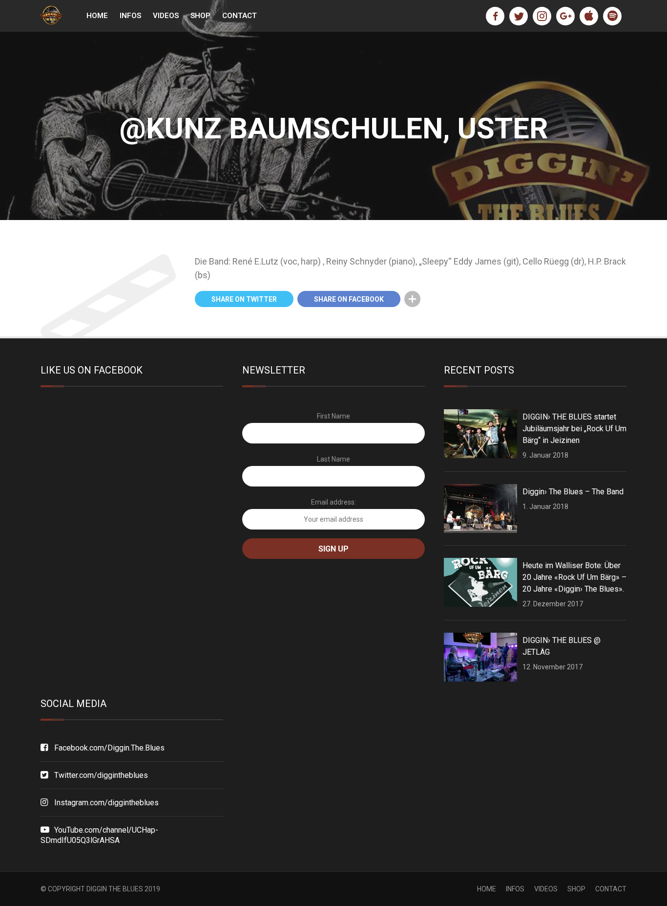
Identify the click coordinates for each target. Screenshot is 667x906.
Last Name (333, 459)
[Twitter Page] (518, 16)
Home (97, 15)
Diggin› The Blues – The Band (573, 491)
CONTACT (239, 15)
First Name (333, 416)
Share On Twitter (244, 299)
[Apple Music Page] (589, 16)
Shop (200, 15)
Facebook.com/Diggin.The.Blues (109, 747)
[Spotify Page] (612, 16)
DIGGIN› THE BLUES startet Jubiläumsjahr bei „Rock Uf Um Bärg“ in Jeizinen (574, 428)
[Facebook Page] (495, 16)
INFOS (130, 15)
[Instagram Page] (542, 16)
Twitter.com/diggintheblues (101, 775)
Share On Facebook (349, 299)
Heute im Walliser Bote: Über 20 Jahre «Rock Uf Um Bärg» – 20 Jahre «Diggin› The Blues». (574, 577)
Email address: (333, 502)
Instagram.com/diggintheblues (106, 802)
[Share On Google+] (432, 299)
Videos (166, 15)
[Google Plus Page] (565, 16)
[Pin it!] (452, 299)
